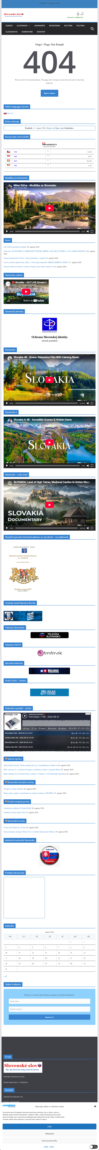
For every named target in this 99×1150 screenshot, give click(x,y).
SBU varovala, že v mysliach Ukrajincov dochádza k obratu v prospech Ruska (32, 769)
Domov (9, 25)
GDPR (46, 1146)
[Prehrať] (7, 231)
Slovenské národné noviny (20, 782)
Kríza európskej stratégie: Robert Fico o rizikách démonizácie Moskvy (29, 831)
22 (71, 958)
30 (84, 963)
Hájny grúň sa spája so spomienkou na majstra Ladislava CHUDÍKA (28, 793)
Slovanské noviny (16, 821)
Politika (80, 25)
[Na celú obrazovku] (92, 231)
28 (59, 963)
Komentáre (27, 32)
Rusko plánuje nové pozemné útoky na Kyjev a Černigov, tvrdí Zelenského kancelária (35, 774)
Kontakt (41, 32)
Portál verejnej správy (18, 801)
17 (6, 958)
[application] (50, 208)
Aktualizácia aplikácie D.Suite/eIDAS (17, 808)
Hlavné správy (14, 758)
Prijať (50, 1126)
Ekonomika (54, 25)
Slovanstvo (12, 32)
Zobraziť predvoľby (49, 1140)
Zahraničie (39, 25)
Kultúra (68, 25)
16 (84, 952)
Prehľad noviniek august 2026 (14, 812)
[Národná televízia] (49, 669)
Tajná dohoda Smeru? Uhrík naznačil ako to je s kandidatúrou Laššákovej (30, 765)
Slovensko (22, 25)
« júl (5, 976)
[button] (95, 1106)
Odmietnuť (49, 1133)
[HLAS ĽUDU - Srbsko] (49, 690)
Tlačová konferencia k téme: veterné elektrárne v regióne (24, 258)
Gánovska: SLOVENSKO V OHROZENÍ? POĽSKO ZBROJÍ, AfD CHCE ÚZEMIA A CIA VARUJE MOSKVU (45, 251)
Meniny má (53, 128)
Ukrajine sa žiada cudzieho (13, 789)
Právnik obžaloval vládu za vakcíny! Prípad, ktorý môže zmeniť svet (28, 266)
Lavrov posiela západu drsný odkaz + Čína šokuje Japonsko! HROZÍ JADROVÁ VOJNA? (36, 262)
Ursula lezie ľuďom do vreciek (15, 827)
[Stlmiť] (88, 231)
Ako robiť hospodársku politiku (15, 247)
